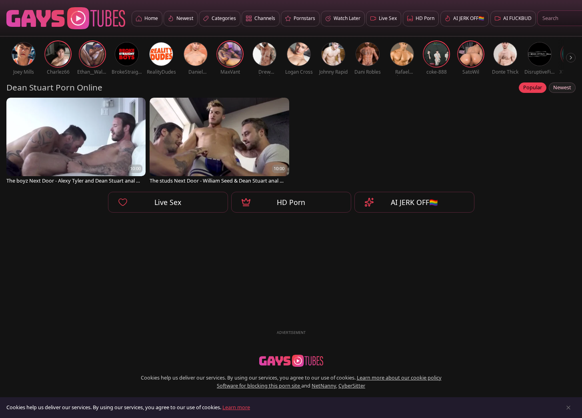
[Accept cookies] (568, 407)
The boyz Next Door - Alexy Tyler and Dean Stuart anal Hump (73, 181)
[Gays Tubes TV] (291, 361)
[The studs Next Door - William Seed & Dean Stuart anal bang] (219, 141)
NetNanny (324, 385)
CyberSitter (351, 385)
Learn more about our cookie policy (399, 377)
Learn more (236, 407)
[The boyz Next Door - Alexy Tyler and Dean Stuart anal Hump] (76, 141)
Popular (532, 87)
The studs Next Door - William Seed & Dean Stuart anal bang (218, 181)
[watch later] (16, 107)
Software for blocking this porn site (259, 385)
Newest (562, 87)
